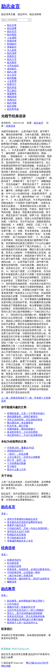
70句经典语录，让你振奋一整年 (23, 572)
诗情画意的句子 (15, 451)
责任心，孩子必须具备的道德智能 (24, 613)
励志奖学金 (13, 109)
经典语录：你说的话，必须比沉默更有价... (29, 569)
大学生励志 (13, 65)
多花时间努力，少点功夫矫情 (22, 432)
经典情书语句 (14, 560)
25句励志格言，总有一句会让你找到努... (28, 528)
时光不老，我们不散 (17, 426)
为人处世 (11, 50)
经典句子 (11, 84)
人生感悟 (11, 37)
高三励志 (11, 90)
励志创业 (11, 87)
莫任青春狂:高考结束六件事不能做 (25, 619)
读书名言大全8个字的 (18, 531)
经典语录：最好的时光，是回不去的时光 (28, 578)
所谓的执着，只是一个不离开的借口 (26, 413)
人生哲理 (11, 81)
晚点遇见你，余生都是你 (20, 422)
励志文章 (11, 25)
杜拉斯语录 (13, 563)
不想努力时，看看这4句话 (20, 447)
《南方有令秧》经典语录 (20, 575)
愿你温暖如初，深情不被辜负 (22, 416)
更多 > (4, 513)
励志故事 (11, 28)
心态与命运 (13, 604)
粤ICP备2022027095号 (37, 663)
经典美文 (11, 56)
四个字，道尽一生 (16, 460)
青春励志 (11, 47)
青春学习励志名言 (16, 525)
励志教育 (11, 62)
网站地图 (6, 666)
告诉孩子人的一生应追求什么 (22, 622)
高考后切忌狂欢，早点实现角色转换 (26, 616)
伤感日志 (11, 100)
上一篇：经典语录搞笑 (13, 398)
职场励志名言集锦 (16, 534)
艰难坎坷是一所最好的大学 (21, 607)
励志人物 (11, 72)
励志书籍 (11, 103)
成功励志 (11, 68)
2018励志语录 (14, 566)
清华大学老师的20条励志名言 (22, 519)
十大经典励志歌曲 (16, 463)
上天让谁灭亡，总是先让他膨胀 (23, 457)
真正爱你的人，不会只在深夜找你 (24, 435)
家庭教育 (11, 93)
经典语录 (11, 40)
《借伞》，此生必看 (17, 454)
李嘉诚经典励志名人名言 (20, 541)
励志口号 (11, 59)
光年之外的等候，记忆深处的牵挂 (24, 419)
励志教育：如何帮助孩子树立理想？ (26, 601)
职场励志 (11, 44)
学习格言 (11, 466)
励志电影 (11, 34)
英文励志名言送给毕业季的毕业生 (24, 522)
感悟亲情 (11, 96)
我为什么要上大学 (16, 469)
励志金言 (10, 6)
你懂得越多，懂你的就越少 (21, 429)
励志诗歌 (11, 106)
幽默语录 (11, 581)
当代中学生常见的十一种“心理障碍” (25, 610)
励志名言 (11, 31)
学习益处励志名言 (16, 537)
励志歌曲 (11, 78)
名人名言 (11, 75)
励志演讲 (11, 53)
